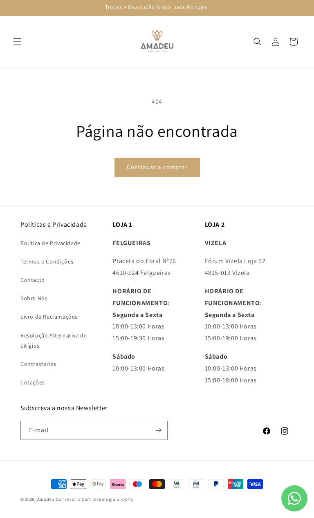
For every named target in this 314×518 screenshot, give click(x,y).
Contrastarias (38, 364)
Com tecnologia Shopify (107, 499)
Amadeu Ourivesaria (59, 499)
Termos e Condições (47, 261)
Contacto (32, 280)
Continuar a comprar (157, 167)
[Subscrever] (158, 430)
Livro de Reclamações (49, 316)
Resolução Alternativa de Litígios (53, 340)
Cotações (32, 382)
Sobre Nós (33, 298)
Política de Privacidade (50, 243)
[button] (17, 42)
